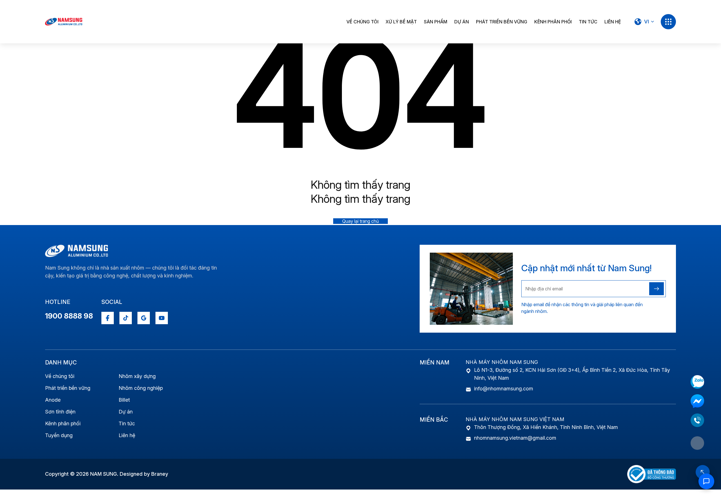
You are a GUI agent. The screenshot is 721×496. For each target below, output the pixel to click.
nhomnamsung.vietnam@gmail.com (515, 438)
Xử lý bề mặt (401, 22)
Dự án (461, 22)
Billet (124, 400)
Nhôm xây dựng (137, 376)
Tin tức (588, 22)
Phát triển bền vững (501, 22)
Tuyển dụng (59, 435)
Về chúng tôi (362, 22)
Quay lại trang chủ (360, 221)
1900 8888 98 (69, 316)
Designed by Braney (144, 474)
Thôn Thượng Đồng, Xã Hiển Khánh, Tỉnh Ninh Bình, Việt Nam (546, 427)
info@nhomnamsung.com (503, 389)
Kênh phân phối (553, 22)
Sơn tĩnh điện (60, 412)
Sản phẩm (435, 22)
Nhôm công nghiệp (141, 388)
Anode (53, 400)
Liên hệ (612, 22)
